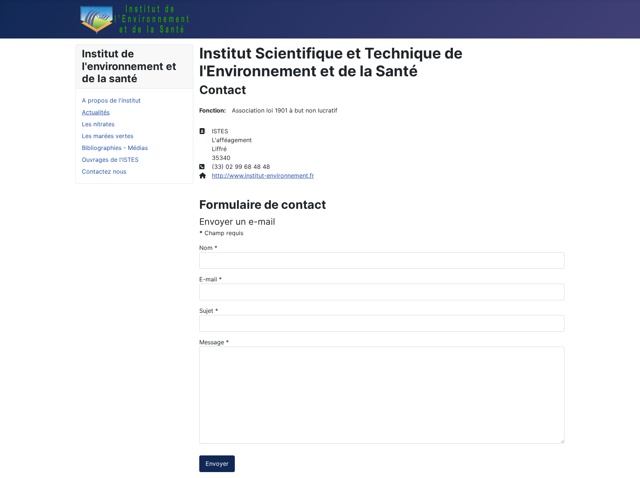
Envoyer (217, 463)
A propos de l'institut (111, 100)
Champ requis (221, 233)
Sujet (208, 310)
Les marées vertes (107, 136)
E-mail (210, 279)
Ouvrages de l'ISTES (110, 159)
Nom (208, 247)
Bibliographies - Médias (115, 147)
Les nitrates (98, 124)
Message (214, 342)
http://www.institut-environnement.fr (263, 175)
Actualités (96, 112)
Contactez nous (104, 171)
